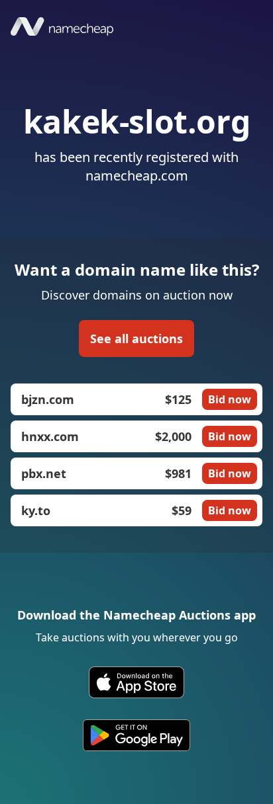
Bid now (229, 399)
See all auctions (136, 338)
